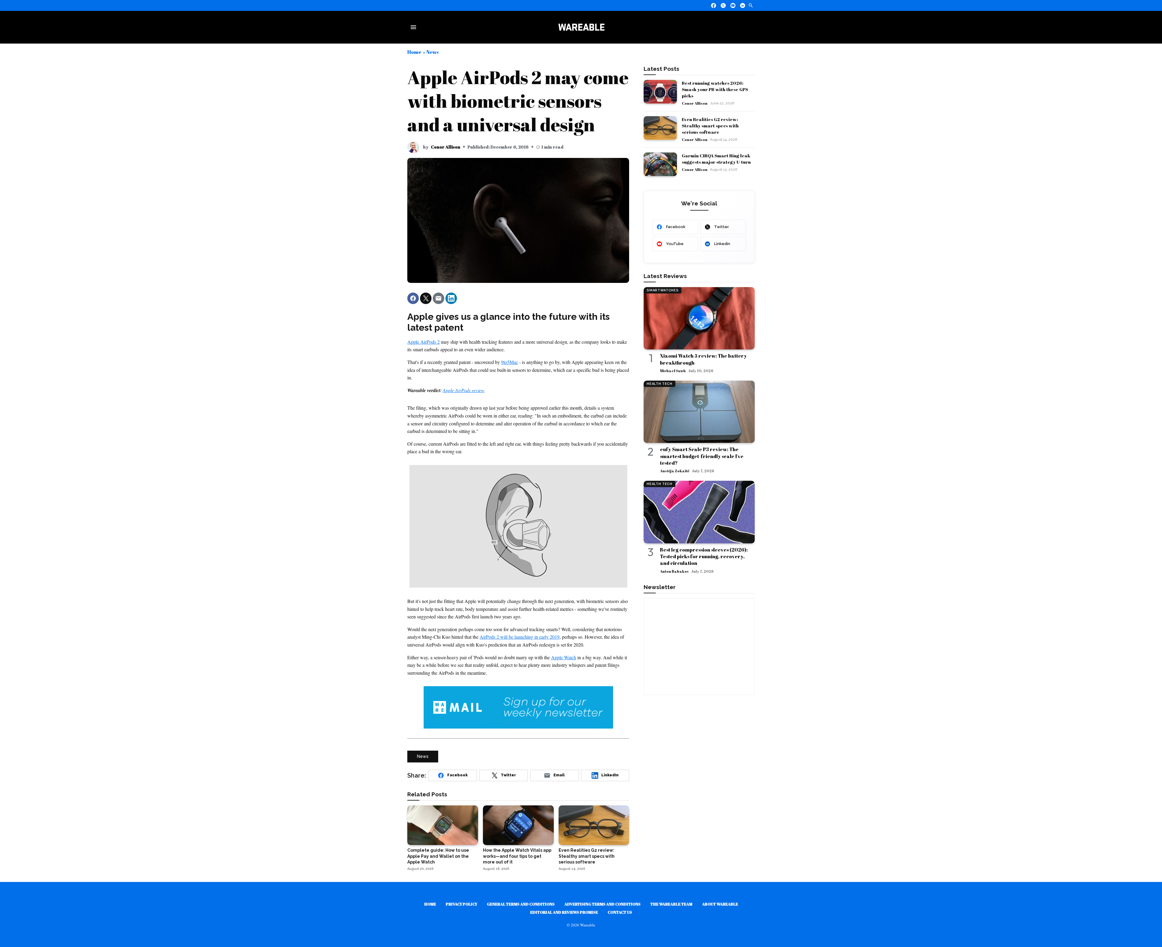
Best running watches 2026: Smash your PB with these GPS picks (715, 89)
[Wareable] (581, 27)
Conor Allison (445, 147)
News (432, 51)
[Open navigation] (414, 27)
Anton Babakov (674, 571)
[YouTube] (733, 5)
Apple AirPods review (463, 390)
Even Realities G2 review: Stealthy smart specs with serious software (710, 125)
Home (414, 51)
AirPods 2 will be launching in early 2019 (520, 637)
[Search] (751, 5)
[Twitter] (723, 5)
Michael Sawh (673, 370)
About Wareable (720, 904)
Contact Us (620, 912)
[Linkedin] (742, 5)
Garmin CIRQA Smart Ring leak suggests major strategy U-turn (716, 158)
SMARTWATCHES (662, 290)
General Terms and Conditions (521, 904)
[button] (413, 298)
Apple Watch (563, 657)
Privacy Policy (461, 904)
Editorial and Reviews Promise (564, 912)
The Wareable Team (671, 904)
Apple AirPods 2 (423, 342)
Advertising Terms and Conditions (602, 904)
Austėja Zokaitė (674, 470)
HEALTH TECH (659, 384)
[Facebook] (713, 5)
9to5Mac (509, 362)
